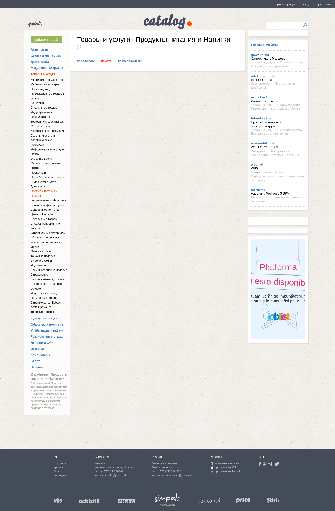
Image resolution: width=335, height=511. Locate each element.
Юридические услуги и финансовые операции (278, 178)
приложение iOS (225, 467)
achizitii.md (88, 500)
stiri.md (273, 500)
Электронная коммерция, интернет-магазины (275, 153)
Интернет (37, 349)
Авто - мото (39, 49)
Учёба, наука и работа (47, 330)
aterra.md (258, 189)
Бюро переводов (41, 260)
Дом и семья (40, 62)
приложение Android (228, 471)
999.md (58, 501)
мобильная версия (227, 463)
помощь (100, 463)
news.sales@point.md (178, 475)
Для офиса (38, 186)
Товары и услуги (43, 74)
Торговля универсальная (47, 121)
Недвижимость (40, 265)
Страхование (39, 274)
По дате (106, 61)
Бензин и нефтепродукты (47, 205)
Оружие (36, 288)
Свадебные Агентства (45, 209)
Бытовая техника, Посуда (47, 279)
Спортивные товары (44, 107)
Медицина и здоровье (47, 68)
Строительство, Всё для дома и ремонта (277, 64)
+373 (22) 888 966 (169, 471)
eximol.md (259, 97)
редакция (60, 475)
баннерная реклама (165, 463)
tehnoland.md (262, 118)
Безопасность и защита (46, 284)
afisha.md (126, 501)
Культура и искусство (46, 318)
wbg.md (257, 164)
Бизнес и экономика (46, 56)
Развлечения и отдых (47, 336)
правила (59, 467)
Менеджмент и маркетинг (47, 79)
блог (56, 471)
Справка (37, 367)
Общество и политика (47, 324)
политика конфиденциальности (115, 467)
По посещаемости (130, 61)
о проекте (60, 463)
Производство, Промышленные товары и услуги (48, 94)
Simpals (168, 498)
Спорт (35, 361)
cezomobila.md (262, 143)
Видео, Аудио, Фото (43, 182)
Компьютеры (40, 355)
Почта (35, 154)
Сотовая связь (40, 126)
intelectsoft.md (262, 76)
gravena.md (260, 55)
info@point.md (117, 475)
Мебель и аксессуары (45, 84)
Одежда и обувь (41, 251)
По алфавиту (86, 61)
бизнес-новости (162, 467)
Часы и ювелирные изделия (49, 270)
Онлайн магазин (41, 158)
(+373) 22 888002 (112, 471)
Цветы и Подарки (42, 214)
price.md (243, 500)
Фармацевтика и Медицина (48, 200)
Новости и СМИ (42, 342)
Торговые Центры (42, 312)
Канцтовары (39, 103)
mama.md (209, 500)
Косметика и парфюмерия (48, 130)
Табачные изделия (43, 256)
